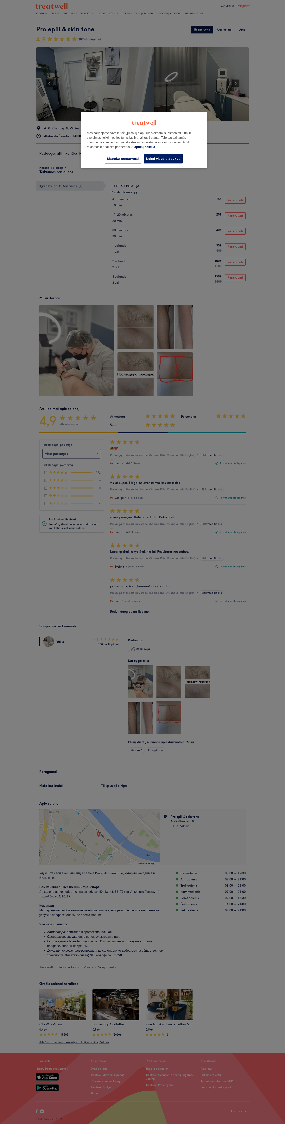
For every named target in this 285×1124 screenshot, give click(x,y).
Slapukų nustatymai (123, 158)
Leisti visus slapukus (163, 158)
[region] (144, 140)
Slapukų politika (143, 147)
